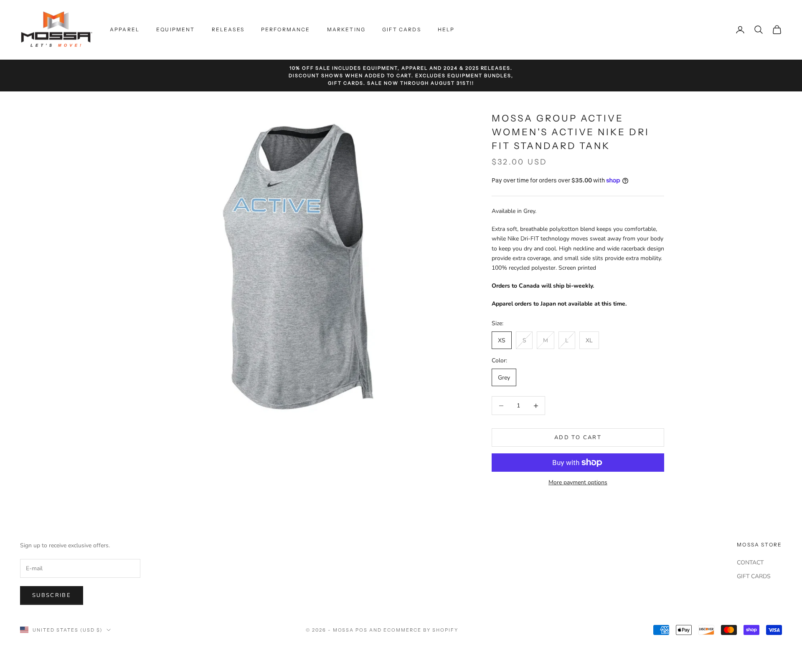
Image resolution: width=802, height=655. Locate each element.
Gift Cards (401, 29)
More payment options (577, 482)
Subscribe (51, 595)
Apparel (125, 29)
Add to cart (578, 437)
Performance (285, 29)
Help (446, 29)
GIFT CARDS (754, 576)
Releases (228, 29)
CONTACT (750, 562)
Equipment (175, 29)
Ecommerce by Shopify (420, 630)
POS (361, 630)
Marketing (346, 29)
